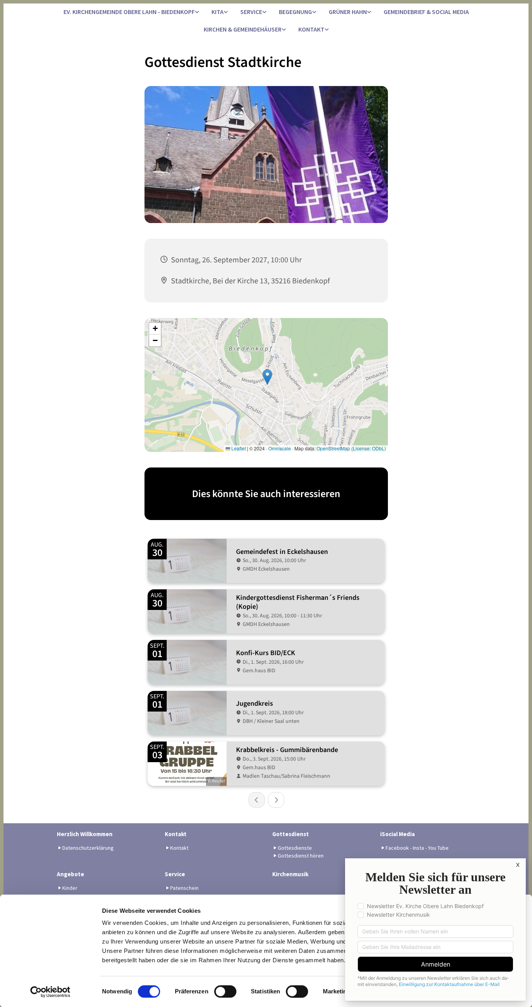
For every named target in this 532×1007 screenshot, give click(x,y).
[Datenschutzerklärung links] (197, 12)
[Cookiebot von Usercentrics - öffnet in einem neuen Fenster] (50, 992)
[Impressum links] (327, 30)
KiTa (217, 12)
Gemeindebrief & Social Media (426, 12)
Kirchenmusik (290, 874)
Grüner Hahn (348, 12)
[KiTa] (226, 12)
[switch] (225, 991)
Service (251, 12)
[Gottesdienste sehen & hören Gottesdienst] (284, 30)
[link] (131, 12)
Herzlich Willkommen (85, 834)
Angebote (70, 874)
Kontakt (311, 29)
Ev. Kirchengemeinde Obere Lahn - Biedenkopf (129, 12)
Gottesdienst (290, 834)
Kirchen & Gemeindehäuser (243, 29)
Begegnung (295, 12)
